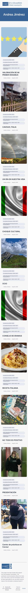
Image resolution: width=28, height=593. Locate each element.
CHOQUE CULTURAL (11, 231)
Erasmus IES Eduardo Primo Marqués (8, 588)
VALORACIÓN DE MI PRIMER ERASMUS (10, 73)
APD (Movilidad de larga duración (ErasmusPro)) (10, 65)
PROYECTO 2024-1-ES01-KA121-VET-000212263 (11, 68)
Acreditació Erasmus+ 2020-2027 (10, 62)
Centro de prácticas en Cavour (12, 545)
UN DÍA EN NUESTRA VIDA (13, 179)
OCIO (4, 283)
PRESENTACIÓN (9, 492)
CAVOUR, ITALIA (9, 127)
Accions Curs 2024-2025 (8, 59)
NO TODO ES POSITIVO (12, 440)
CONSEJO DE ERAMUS (12, 336)
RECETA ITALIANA (10, 388)
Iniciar (24, 588)
